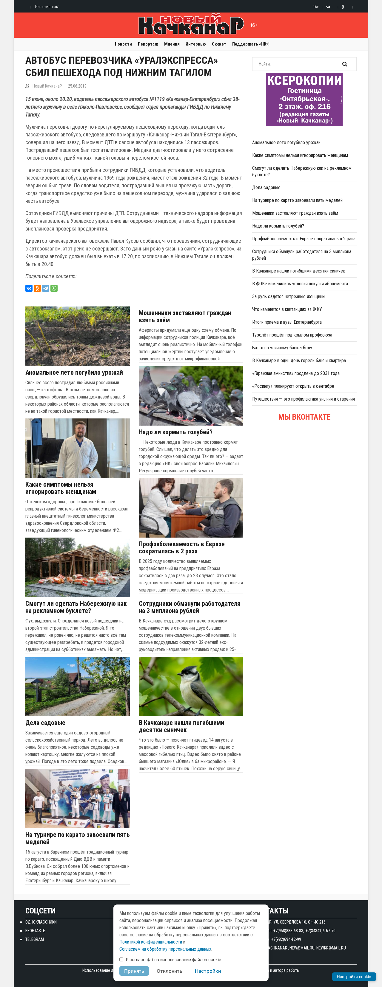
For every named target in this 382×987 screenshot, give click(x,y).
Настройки (208, 971)
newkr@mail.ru (331, 948)
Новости (123, 44)
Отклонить (169, 971)
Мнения (172, 44)
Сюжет (219, 44)
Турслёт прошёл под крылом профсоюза (292, 335)
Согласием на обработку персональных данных (165, 949)
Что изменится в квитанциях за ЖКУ (287, 309)
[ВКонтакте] (29, 288)
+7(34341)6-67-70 (320, 930)
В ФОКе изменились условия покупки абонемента (300, 284)
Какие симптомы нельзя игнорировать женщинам (60, 488)
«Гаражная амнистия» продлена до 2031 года (296, 373)
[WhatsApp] (54, 288)
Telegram (34, 939)
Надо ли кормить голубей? (175, 432)
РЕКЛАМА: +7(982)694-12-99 (276, 939)
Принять (134, 971)
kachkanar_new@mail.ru (290, 948)
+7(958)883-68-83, (288, 930)
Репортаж (148, 44)
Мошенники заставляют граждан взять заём (185, 316)
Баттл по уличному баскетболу (282, 348)
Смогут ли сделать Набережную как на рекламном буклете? (76, 607)
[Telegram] (45, 288)
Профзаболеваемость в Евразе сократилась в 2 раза (182, 548)
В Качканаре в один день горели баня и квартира (299, 360)
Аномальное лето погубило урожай (74, 372)
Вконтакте (35, 930)
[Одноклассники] (37, 288)
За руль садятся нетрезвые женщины (288, 296)
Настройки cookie (354, 976)
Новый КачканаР (47, 86)
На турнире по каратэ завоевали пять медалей (77, 838)
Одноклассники (41, 922)
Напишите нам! (47, 6)
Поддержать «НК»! (250, 44)
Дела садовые (45, 722)
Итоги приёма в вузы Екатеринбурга (287, 322)
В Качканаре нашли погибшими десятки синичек (181, 726)
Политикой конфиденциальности (150, 942)
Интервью (196, 44)
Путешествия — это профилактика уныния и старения (303, 399)
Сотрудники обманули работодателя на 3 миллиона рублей (190, 607)
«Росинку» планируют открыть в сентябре (293, 386)
